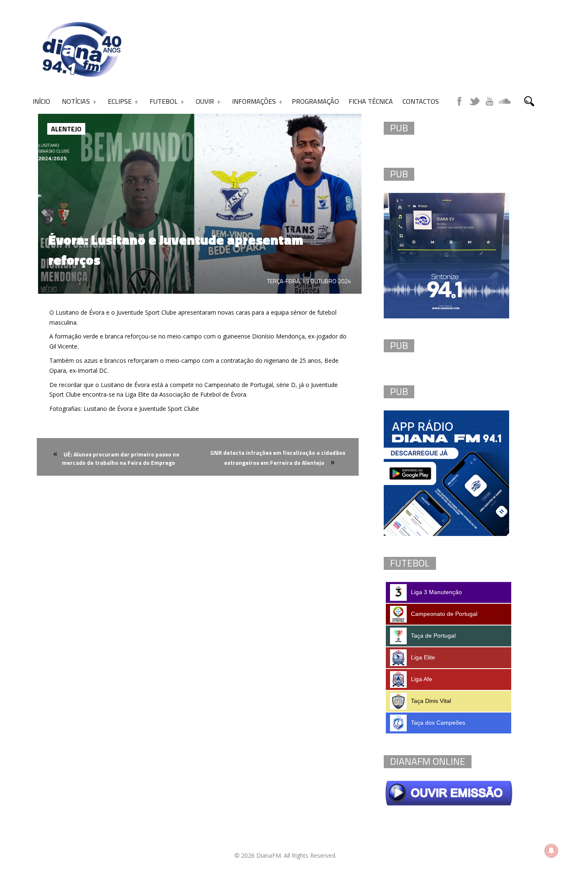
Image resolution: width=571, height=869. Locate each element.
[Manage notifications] (551, 850)
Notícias (76, 101)
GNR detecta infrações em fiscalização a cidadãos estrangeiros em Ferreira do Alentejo (277, 457)
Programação (315, 101)
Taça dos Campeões (438, 722)
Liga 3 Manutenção (436, 592)
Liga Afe (421, 679)
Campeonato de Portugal (444, 613)
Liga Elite (423, 657)
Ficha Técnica (371, 101)
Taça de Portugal (433, 635)
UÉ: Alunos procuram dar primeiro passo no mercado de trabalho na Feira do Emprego (121, 458)
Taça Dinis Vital (431, 700)
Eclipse (120, 101)
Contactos (421, 101)
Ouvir (205, 101)
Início (41, 101)
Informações (254, 101)
